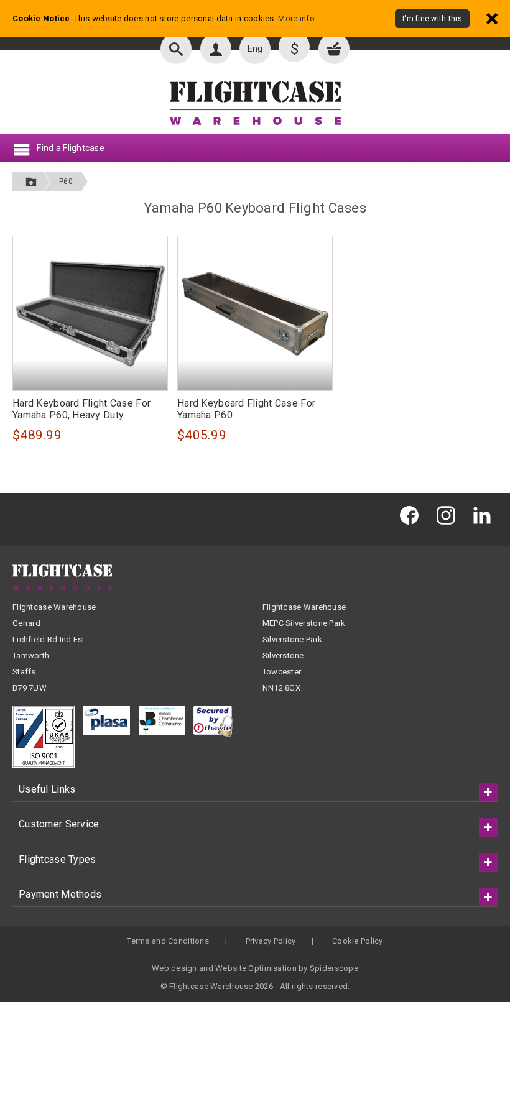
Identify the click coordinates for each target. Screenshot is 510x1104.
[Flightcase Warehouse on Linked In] (485, 514)
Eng (255, 48)
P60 (66, 181)
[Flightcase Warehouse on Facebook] (412, 514)
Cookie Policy (357, 940)
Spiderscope (334, 968)
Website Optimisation (256, 968)
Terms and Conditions (168, 940)
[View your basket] (334, 48)
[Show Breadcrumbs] (31, 181)
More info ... (300, 18)
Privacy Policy (271, 940)
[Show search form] (176, 48)
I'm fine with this (432, 18)
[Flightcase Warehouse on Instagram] (449, 514)
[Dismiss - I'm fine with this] (492, 18)
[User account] (215, 48)
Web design (174, 968)
